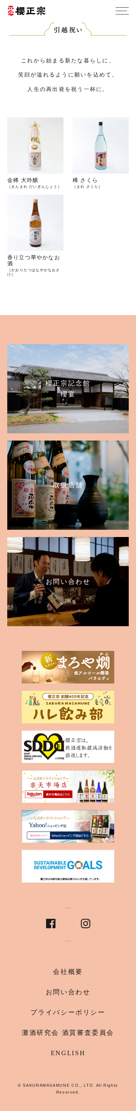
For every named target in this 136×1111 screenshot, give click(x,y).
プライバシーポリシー (67, 1012)
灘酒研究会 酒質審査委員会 (68, 1032)
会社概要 (68, 971)
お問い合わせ (68, 992)
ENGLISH (68, 1053)
